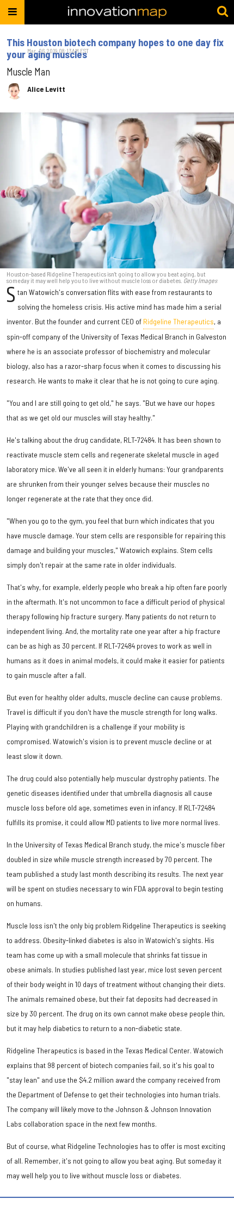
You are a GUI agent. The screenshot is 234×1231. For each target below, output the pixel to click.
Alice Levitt (46, 89)
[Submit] (222, 12)
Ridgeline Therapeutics (178, 321)
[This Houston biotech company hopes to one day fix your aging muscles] (117, 190)
